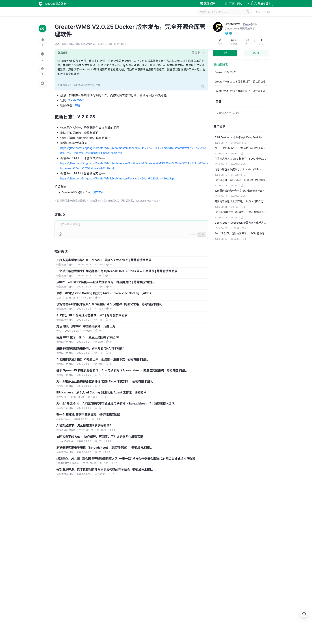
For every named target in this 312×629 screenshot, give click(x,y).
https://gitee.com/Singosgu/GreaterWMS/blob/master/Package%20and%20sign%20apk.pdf (118, 178)
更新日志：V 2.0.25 (228, 112)
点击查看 (98, 192)
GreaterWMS (76, 100)
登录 (258, 12)
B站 (77, 105)
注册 (267, 12)
